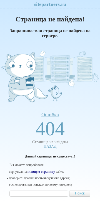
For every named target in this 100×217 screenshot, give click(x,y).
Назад (50, 146)
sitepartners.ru (50, 4)
